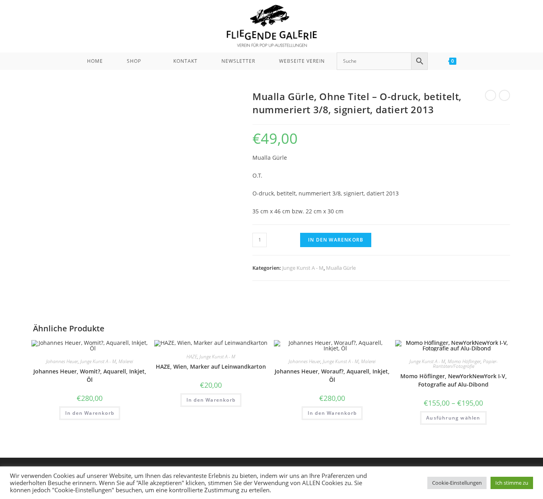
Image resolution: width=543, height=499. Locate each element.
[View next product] (504, 95)
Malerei (125, 361)
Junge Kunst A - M (303, 267)
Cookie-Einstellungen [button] (457, 482)
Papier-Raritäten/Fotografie (465, 363)
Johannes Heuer (62, 361)
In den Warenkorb (335, 239)
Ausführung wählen (453, 417)
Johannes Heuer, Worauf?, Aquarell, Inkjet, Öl (332, 375)
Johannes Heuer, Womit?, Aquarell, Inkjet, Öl (89, 375)
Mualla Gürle (341, 267)
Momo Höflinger (464, 361)
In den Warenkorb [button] (89, 413)
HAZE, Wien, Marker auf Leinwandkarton (211, 366)
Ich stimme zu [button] (511, 482)
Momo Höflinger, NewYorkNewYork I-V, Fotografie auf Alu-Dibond (453, 380)
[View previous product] (490, 95)
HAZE (191, 356)
